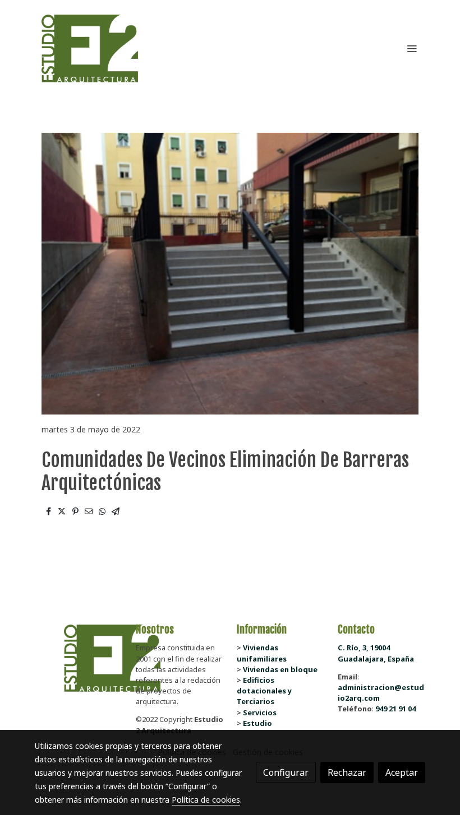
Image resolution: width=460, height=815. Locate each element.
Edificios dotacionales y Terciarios (264, 690)
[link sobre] (78, 658)
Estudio (257, 723)
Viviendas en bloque (280, 669)
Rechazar (347, 772)
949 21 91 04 (395, 709)
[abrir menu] (412, 48)
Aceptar (401, 772)
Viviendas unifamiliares (262, 652)
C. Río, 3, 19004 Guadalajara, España (376, 652)
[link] (89, 48)
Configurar (286, 772)
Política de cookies (206, 799)
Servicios (260, 712)
